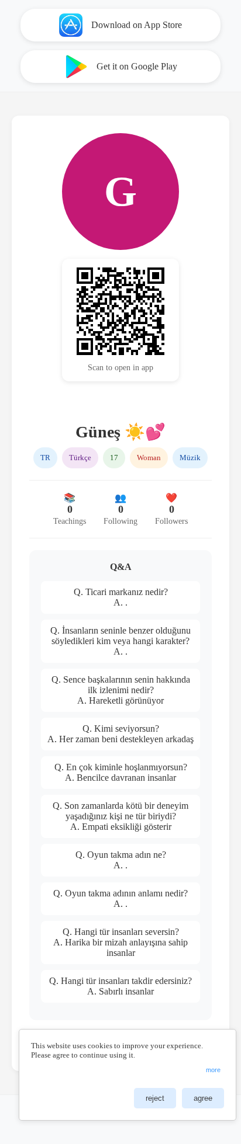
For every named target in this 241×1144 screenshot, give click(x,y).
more (213, 1069)
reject (155, 1098)
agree (203, 1098)
